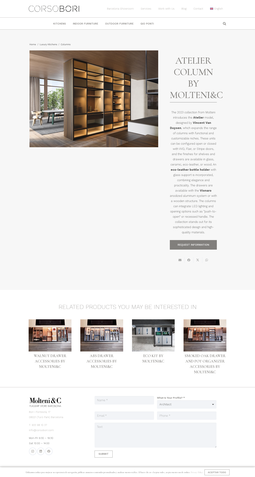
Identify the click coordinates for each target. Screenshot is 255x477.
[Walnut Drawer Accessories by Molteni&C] (50, 335)
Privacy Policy (197, 472)
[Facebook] (49, 451)
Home (32, 44)
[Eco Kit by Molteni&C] (153, 335)
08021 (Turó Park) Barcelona (46, 417)
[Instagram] (32, 451)
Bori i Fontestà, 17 (39, 412)
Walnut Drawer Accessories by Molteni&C (50, 361)
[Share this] (189, 260)
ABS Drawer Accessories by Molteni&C (102, 361)
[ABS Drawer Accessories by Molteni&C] (101, 335)
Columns (66, 44)
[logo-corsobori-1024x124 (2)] (54, 9)
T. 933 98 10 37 (38, 425)
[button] (225, 8)
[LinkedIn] (41, 451)
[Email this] (180, 260)
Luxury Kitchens (48, 44)
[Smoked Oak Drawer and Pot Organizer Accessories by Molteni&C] (205, 335)
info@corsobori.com (41, 430)
